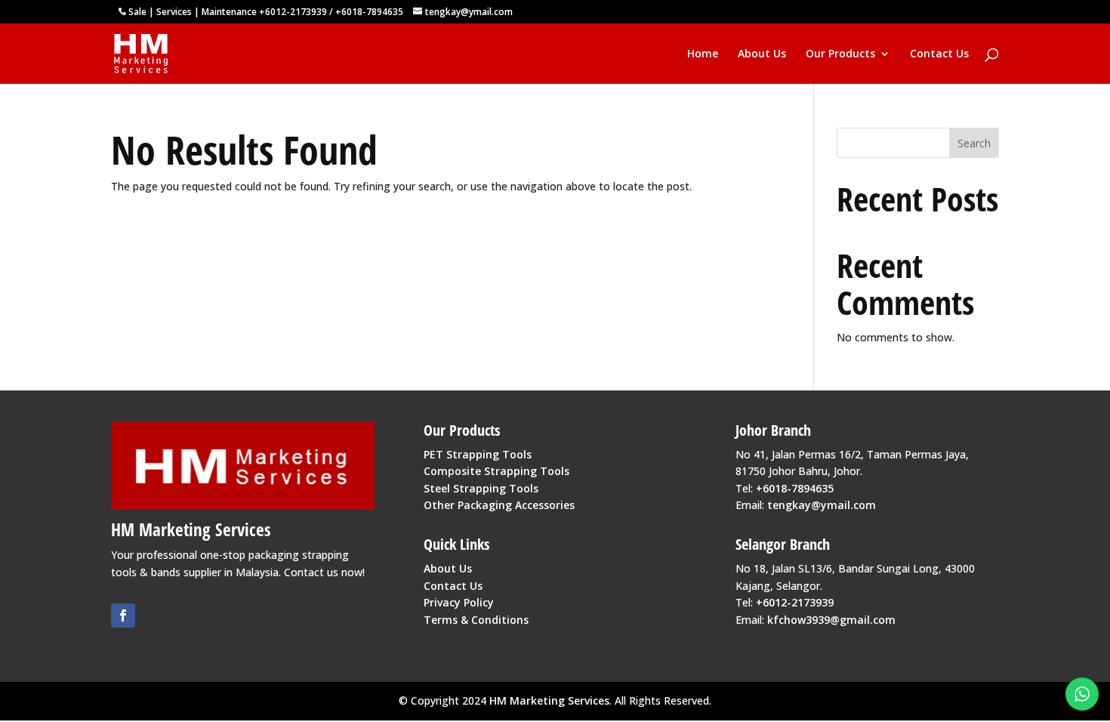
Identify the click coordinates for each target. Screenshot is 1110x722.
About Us (762, 54)
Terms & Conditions (476, 619)
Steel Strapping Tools (481, 488)
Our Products (840, 54)
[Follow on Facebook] (123, 615)
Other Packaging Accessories (499, 505)
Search (974, 143)
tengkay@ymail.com (821, 505)
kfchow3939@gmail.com (831, 619)
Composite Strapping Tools (496, 471)
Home (702, 54)
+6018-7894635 (369, 11)
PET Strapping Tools (478, 454)
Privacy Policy (459, 602)
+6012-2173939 (293, 11)
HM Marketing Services (549, 700)
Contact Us (939, 54)
